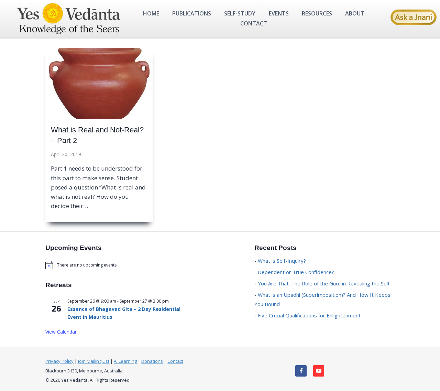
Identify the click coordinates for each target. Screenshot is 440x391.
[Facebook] (301, 371)
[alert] (115, 265)
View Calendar (61, 331)
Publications (191, 13)
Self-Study (239, 13)
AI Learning (125, 361)
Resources (317, 13)
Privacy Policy (59, 361)
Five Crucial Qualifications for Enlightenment (309, 315)
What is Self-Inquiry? (282, 260)
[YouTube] (318, 371)
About (354, 13)
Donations (152, 361)
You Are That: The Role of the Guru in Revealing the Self (323, 283)
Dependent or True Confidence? (296, 272)
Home (151, 13)
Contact (253, 23)
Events (279, 13)
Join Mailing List (93, 361)
